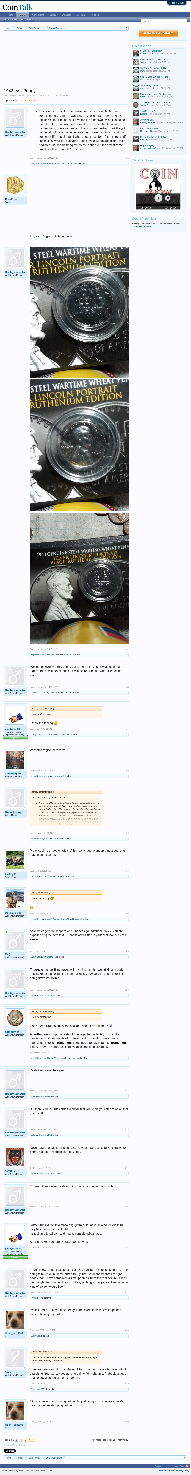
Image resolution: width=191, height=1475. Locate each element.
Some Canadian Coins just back (154, 77)
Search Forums (10, 19)
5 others (69, 655)
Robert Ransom (54, 163)
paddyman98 (12, 729)
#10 (127, 990)
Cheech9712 (37, 693)
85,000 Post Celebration (151, 51)
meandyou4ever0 (148, 122)
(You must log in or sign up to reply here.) (110, 1440)
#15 (127, 1207)
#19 (127, 1383)
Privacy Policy (182, 1471)
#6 (127, 833)
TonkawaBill (54, 693)
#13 (127, 1129)
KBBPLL (63, 876)
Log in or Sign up (176, 3)
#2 (127, 649)
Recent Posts (27, 19)
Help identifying (147, 145)
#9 (127, 951)
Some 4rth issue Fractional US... (155, 59)
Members (95, 15)
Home (10, 15)
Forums (22, 15)
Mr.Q (7, 954)
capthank (35, 655)
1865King (10, 1171)
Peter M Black (37, 876)
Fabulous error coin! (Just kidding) (155, 94)
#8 (127, 913)
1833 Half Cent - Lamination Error (155, 102)
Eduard (143, 114)
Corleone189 (146, 131)
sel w (58, 655)
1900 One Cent (147, 120)
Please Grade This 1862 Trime (154, 137)
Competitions (38, 15)
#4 (127, 729)
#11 (127, 1052)
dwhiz (142, 71)
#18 (127, 1330)
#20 (127, 1421)
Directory (81, 15)
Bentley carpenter (51, 95)
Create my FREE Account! (158, 33)
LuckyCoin (36, 734)
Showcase (66, 15)
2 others (68, 693)
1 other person (73, 1058)
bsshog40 (10, 874)
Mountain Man (13, 912)
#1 (127, 158)
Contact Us (160, 1466)
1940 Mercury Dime (149, 111)
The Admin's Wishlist (141, 226)
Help (169, 1466)
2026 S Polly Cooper (149, 85)
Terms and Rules (166, 1471)
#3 (127, 687)
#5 (127, 770)
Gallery (53, 15)
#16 (127, 1247)
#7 (127, 871)
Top (182, 1466)
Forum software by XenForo (26, 1471)
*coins (8, 1372)
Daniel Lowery (13, 812)
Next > (32, 100)
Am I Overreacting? (149, 128)
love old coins (71, 163)
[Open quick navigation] (126, 28)
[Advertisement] (66, 62)
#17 (127, 1292)
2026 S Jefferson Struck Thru (153, 68)
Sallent (143, 62)
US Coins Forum (24, 95)
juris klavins (12, 1031)
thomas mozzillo (38, 163)
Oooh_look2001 (47, 655)
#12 (127, 1091)
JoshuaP (144, 105)
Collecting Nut (13, 773)
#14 (127, 1168)
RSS (187, 1466)
